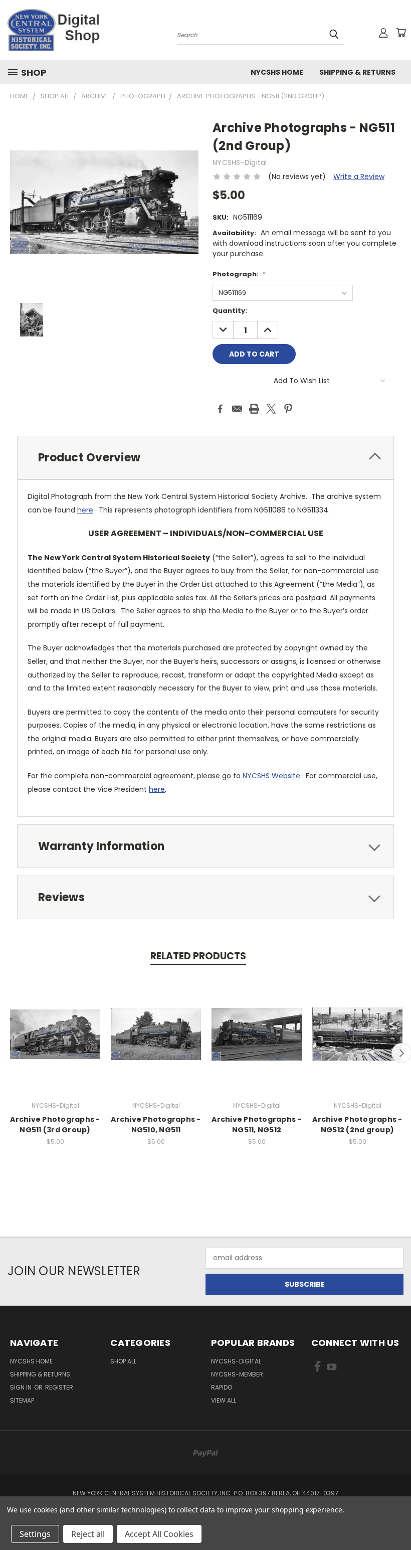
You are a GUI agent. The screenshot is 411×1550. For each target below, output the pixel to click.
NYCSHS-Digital (236, 1361)
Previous (395, 1518)
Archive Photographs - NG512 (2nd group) (357, 1124)
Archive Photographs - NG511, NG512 (256, 1124)
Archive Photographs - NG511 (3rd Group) (55, 1124)
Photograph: (239, 274)
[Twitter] (271, 409)
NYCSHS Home (277, 72)
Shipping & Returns (357, 72)
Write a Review (358, 176)
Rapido (221, 1387)
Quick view (55, 1023)
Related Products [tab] (198, 956)
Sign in (21, 1387)
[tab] (205, 457)
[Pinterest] (288, 409)
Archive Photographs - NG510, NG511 (155, 1124)
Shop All (123, 1361)
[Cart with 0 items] (401, 33)
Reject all (88, 1533)
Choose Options (55, 1042)
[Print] (254, 409)
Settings (35, 1533)
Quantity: (230, 310)
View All (223, 1400)
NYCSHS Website (271, 776)
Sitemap (22, 1400)
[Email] (237, 409)
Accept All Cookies (159, 1533)
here (85, 510)
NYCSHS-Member (237, 1374)
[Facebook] (220, 409)
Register (59, 1387)
